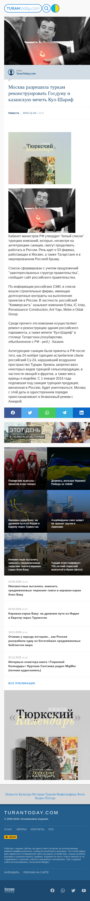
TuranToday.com (31, 812)
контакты (37, 829)
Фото (81, 794)
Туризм (50, 794)
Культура (25, 794)
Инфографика (66, 794)
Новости (11, 794)
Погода (50, 798)
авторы (21, 829)
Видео (39, 798)
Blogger (45, 862)
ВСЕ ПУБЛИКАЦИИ (21, 683)
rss (51, 829)
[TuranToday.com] (23, 8)
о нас (8, 829)
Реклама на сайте (36, 872)
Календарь (11, 872)
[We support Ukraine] (55, 8)
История (38, 794)
